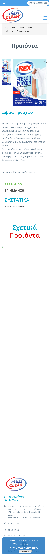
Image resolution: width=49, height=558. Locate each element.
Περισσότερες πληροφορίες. (27, 547)
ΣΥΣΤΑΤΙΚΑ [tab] (13, 183)
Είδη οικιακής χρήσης (24, 172)
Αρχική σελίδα (11, 27)
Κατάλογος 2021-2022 (38, 3)
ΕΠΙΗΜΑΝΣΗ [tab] (14, 190)
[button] (45, 61)
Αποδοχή (25, 551)
